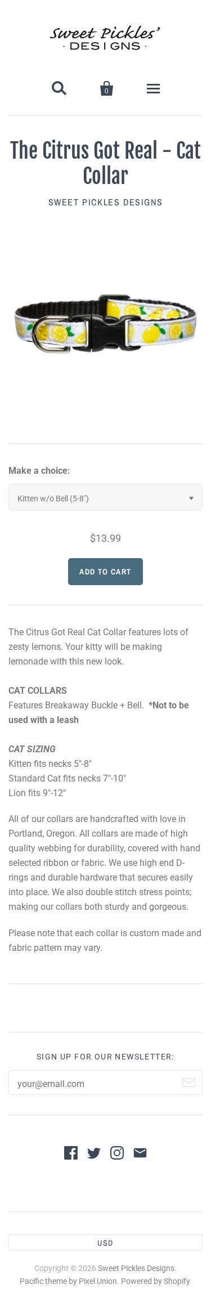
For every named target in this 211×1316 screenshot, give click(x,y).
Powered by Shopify (155, 1281)
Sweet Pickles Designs (105, 202)
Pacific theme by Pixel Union (68, 1281)
